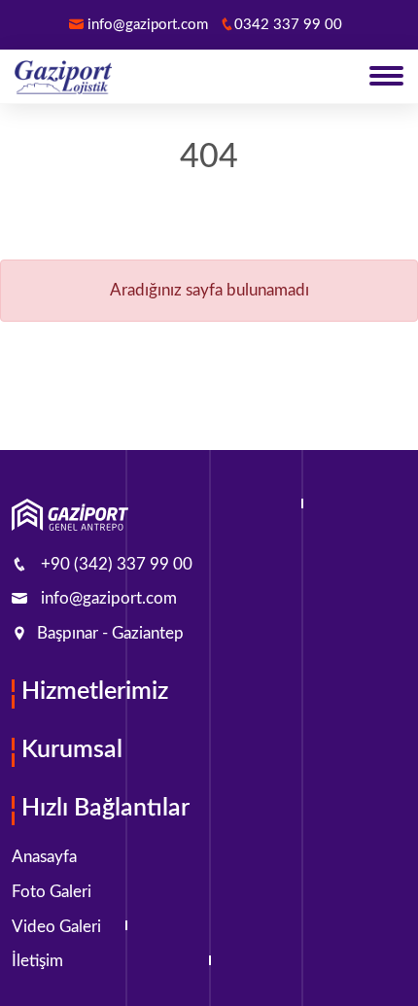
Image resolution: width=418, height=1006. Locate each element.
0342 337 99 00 (288, 24)
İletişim (37, 961)
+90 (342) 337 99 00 (116, 564)
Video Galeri (56, 927)
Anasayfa (44, 857)
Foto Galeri (51, 892)
